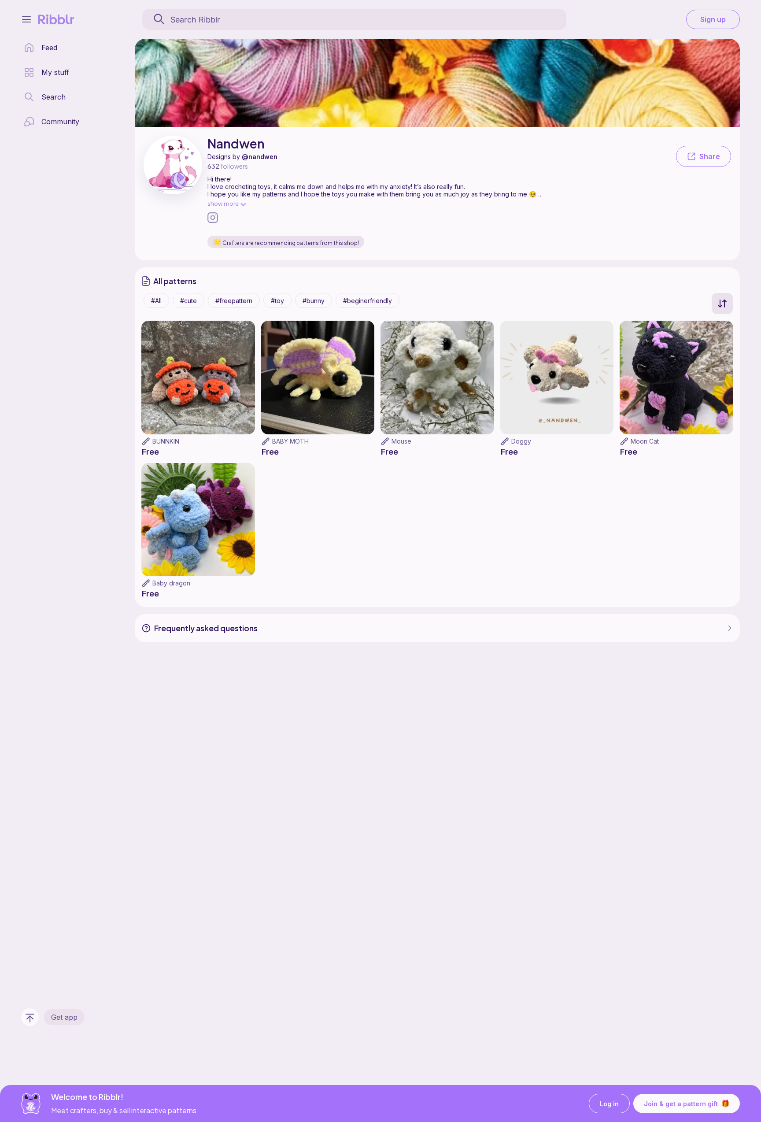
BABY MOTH (290, 441)
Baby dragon (171, 583)
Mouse (401, 441)
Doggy (521, 441)
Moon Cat (645, 441)
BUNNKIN (165, 441)
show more (223, 203)
